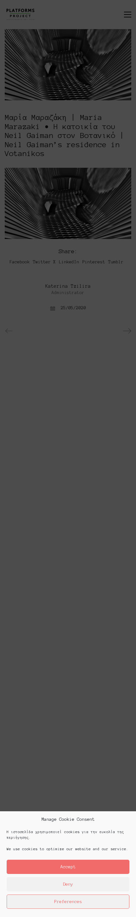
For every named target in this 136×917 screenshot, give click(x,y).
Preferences (68, 901)
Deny (68, 884)
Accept (68, 866)
